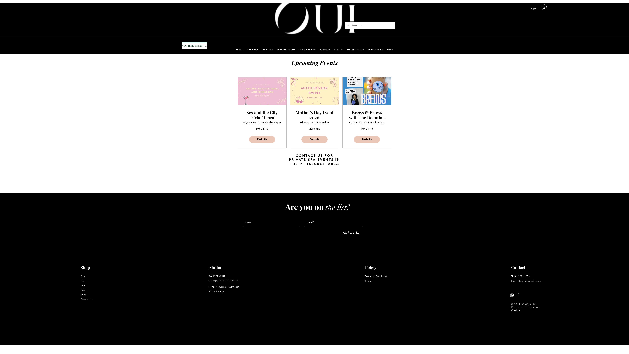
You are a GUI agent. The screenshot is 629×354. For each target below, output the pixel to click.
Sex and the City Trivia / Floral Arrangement (262, 115)
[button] (544, 7)
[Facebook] (518, 295)
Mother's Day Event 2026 (315, 115)
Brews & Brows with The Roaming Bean (367, 115)
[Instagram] (512, 295)
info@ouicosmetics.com (529, 280)
